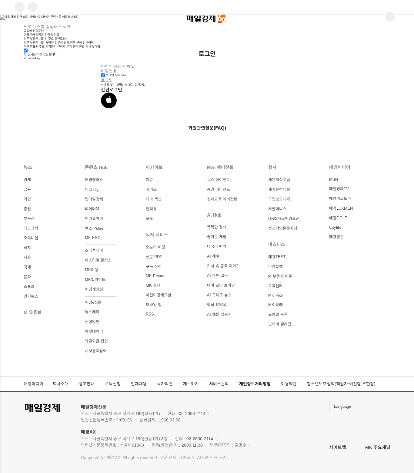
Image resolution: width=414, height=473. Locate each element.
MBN (333, 179)
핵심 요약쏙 (216, 304)
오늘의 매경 (155, 247)
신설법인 (92, 321)
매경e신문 (93, 302)
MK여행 (91, 270)
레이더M (92, 209)
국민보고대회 (279, 199)
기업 (27, 199)
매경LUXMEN (341, 208)
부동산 (29, 218)
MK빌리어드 (95, 279)
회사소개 (60, 383)
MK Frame (155, 276)
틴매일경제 (94, 199)
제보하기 (191, 383)
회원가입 (140, 84)
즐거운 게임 (216, 237)
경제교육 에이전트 (222, 199)
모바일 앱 (154, 304)
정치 (27, 247)
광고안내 (87, 383)
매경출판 (336, 237)
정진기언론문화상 (282, 228)
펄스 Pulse (94, 228)
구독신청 (113, 383)
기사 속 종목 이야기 (223, 266)
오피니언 (31, 238)
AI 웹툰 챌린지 (219, 314)
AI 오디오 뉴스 (219, 295)
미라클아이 (94, 218)
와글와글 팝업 (96, 341)
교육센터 (275, 286)
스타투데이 (94, 250)
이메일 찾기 (108, 84)
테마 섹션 (154, 199)
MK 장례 (275, 304)
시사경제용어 (96, 351)
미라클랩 (275, 266)
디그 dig (91, 189)
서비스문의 (219, 383)
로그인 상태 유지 (116, 75)
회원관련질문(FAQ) (207, 127)
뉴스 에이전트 (218, 179)
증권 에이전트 (218, 189)
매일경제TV (339, 189)
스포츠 (29, 286)
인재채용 (139, 383)
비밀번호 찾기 (125, 84)
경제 (27, 179)
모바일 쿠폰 (278, 314)
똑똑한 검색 (216, 227)
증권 (27, 209)
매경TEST (277, 257)
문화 (27, 277)
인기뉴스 (31, 296)
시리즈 (151, 189)
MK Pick (275, 295)
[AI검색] (33, 7)
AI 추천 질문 (217, 275)
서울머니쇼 (277, 209)
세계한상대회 (279, 189)
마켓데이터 (94, 331)
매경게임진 (94, 289)
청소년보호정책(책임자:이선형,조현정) (341, 383)
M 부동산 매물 (280, 276)
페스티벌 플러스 (98, 260)
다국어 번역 (216, 246)
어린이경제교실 (158, 295)
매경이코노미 (340, 198)
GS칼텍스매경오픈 (283, 218)
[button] (109, 100)
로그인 (107, 80)
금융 (27, 189)
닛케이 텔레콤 (279, 324)
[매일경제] (49, 408)
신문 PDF (154, 257)
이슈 (149, 179)
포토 (149, 218)
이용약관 (289, 383)
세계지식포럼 (279, 179)
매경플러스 (94, 179)
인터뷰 (151, 209)
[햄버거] (20, 7)
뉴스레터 (92, 312)
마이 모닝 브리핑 (221, 285)
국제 (27, 267)
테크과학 (31, 228)
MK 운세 (153, 285)
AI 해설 (213, 256)
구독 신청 (154, 266)
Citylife (335, 227)
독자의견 (165, 383)
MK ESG (93, 237)
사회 (27, 257)
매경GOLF (338, 218)
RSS (150, 314)
